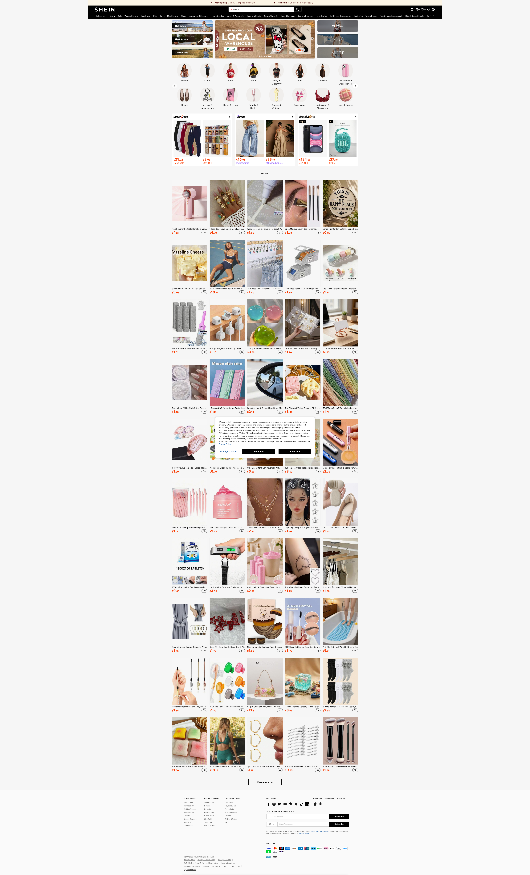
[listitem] (189, 207)
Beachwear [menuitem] (146, 16)
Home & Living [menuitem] (218, 16)
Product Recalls (231, 812)
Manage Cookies (224, 860)
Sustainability (189, 806)
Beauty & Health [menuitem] (254, 16)
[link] (176, 3)
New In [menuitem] (112, 16)
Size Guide (208, 819)
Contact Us (229, 803)
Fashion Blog (189, 826)
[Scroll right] (434, 16)
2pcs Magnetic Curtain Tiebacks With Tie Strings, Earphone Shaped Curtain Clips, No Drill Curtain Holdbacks (189, 647)
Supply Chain (189, 812)
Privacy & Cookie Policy (320, 832)
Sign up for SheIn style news (280, 811)
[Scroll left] (430, 16)
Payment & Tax (230, 806)
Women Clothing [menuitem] (131, 16)
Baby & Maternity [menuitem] (271, 16)
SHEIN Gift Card (231, 819)
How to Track (209, 816)
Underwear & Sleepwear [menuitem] (199, 16)
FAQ (226, 822)
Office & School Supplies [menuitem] (414, 16)
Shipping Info (209, 803)
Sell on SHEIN (209, 826)
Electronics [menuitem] (358, 16)
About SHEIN (189, 803)
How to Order (209, 812)
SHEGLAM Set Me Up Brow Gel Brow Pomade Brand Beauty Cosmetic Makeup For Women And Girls (302, 647)
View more (263, 782)
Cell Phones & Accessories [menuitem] (340, 16)
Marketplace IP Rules (192, 866)
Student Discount (190, 819)
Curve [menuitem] (162, 16)
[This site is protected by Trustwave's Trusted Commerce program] (268, 857)
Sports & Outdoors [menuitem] (305, 16)
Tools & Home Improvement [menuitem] (391, 16)
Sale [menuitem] (120, 16)
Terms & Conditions (228, 863)
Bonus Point (229, 809)
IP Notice (205, 866)
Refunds (207, 809)
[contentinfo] (307, 850)
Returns (207, 806)
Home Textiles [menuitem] (321, 16)
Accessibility (216, 866)
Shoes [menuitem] (183, 16)
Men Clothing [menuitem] (172, 16)
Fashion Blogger (190, 809)
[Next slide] (312, 38)
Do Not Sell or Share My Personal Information (201, 863)
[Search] (297, 9)
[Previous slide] (218, 38)
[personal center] (412, 9)
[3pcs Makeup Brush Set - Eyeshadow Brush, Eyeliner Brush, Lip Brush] (302, 203)
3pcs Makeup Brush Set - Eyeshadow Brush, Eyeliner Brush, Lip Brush (302, 229)
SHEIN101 (188, 822)
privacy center (304, 833)
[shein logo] (105, 9)
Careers (187, 816)
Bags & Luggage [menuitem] (288, 16)
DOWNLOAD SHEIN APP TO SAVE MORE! (329, 799)
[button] (428, 9)
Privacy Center (189, 860)
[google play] (320, 805)
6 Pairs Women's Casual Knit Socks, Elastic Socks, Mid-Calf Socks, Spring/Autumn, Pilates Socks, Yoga (340, 707)
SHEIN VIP (208, 822)
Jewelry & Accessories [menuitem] (235, 16)
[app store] (315, 805)
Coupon (228, 816)
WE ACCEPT (271, 844)
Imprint (226, 866)
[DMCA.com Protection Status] (275, 857)
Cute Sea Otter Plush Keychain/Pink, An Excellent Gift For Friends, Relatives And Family (265, 468)
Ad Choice (236, 866)
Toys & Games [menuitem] (371, 16)
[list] (288, 804)
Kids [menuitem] (155, 16)
